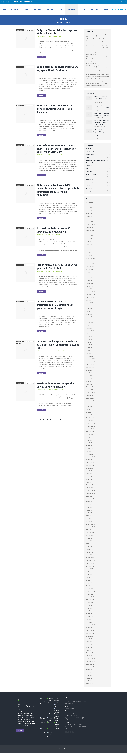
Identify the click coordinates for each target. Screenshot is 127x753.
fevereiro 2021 (90, 387)
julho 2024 (89, 272)
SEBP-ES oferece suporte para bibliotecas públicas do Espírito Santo (57, 266)
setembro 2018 (90, 465)
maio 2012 (89, 678)
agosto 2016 (89, 535)
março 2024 (89, 283)
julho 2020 (89, 404)
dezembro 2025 (90, 224)
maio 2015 (89, 577)
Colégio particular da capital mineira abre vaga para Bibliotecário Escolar (57, 68)
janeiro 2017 (89, 521)
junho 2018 (89, 474)
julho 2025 (89, 238)
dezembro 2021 (90, 359)
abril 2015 (89, 580)
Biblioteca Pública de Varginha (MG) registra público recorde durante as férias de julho (100, 133)
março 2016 (89, 549)
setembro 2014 (90, 599)
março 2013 (89, 650)
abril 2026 (89, 213)
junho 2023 (89, 308)
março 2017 (89, 516)
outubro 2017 (90, 496)
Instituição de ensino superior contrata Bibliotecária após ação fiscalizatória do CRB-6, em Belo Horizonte (56, 148)
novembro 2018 (90, 460)
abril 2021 (89, 381)
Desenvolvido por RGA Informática (63, 748)
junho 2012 (89, 675)
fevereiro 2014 (90, 619)
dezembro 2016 (90, 524)
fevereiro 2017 (90, 518)
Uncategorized (20, 66)
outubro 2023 (90, 297)
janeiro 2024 (89, 289)
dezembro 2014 (90, 591)
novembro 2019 (90, 426)
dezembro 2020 (90, 392)
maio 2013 (89, 644)
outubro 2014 (90, 597)
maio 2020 (89, 409)
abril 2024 (89, 280)
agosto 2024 (89, 269)
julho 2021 (89, 373)
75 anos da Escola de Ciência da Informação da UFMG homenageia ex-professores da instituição (55, 305)
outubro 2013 (90, 630)
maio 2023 (89, 311)
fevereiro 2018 (90, 485)
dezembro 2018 (90, 457)
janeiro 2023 (89, 322)
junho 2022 (89, 342)
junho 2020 (89, 406)
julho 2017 (89, 504)
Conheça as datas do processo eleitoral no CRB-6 (101, 107)
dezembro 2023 (90, 292)
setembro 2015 (90, 566)
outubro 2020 (90, 398)
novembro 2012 (90, 661)
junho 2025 (89, 241)
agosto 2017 (89, 502)
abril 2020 (89, 412)
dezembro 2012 (90, 658)
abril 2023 (89, 314)
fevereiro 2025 (90, 252)
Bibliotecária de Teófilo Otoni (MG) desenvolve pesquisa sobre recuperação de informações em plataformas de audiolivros (58, 190)
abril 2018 (89, 479)
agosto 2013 (89, 636)
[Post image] (89, 98)
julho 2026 (89, 205)
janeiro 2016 (89, 555)
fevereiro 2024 (90, 286)
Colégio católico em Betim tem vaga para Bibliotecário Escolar (57, 32)
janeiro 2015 (89, 588)
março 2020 (89, 415)
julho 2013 (89, 639)
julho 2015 (89, 572)
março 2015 (89, 583)
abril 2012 (89, 681)
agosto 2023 (89, 303)
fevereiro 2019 (90, 451)
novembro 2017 (90, 493)
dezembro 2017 (90, 490)
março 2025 (89, 250)
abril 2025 (89, 247)
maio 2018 (89, 476)
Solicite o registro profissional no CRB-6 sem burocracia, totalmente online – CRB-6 (97, 48)
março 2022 (89, 350)
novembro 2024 (90, 261)
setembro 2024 (90, 266)
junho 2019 (89, 440)
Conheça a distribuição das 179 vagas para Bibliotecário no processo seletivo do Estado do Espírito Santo (97, 76)
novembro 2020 (90, 395)
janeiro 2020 (89, 420)
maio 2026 (89, 210)
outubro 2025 (90, 230)
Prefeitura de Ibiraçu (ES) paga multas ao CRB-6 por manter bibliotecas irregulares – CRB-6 (97, 37)
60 (50, 419)
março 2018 (89, 482)
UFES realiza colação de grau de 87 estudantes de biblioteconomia (53, 230)
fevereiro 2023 (90, 320)
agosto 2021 (89, 370)
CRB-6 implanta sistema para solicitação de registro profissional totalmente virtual (95, 52)
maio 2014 (89, 611)
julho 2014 (89, 605)
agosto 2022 (89, 336)
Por (48, 36)
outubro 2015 (90, 563)
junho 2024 (89, 275)
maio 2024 (89, 278)
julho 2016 (89, 538)
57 (40, 419)
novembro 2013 (90, 627)
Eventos (19, 343)
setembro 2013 (90, 633)
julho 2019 (89, 437)
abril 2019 (89, 446)
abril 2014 (89, 613)
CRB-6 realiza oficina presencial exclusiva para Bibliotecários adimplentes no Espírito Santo (58, 344)
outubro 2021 (90, 364)
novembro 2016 (90, 527)
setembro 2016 (90, 532)
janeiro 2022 (89, 356)
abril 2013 (89, 647)
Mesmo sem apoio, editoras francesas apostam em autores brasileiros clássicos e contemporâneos (97, 83)
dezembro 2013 (90, 625)
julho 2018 (89, 471)
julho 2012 (89, 672)
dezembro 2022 (90, 325)
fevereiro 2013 (90, 653)
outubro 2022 (90, 331)
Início (58, 22)
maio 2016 (89, 544)
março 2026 (89, 216)
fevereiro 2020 (90, 418)
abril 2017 (89, 513)
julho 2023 (89, 306)
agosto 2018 (89, 468)
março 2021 (89, 384)
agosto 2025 (89, 236)
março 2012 (89, 683)
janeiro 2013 (89, 655)
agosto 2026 (89, 202)
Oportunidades (20, 30)
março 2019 (89, 448)
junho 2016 (89, 541)
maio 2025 (89, 244)
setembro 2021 (90, 367)
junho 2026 (89, 208)
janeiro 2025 (89, 255)
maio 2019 (89, 443)
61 (53, 419)
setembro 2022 (90, 334)
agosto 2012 (89, 669)
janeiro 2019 (89, 454)
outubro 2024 (90, 264)
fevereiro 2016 (90, 552)
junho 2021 (89, 376)
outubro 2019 (90, 429)
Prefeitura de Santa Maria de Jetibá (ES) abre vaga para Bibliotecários (56, 385)
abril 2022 (89, 348)
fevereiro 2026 (90, 219)
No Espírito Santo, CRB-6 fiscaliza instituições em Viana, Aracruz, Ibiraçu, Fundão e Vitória (97, 41)
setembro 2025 (90, 233)
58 (43, 419)
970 (60, 419)
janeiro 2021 (89, 390)
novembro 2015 (90, 560)
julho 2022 (89, 339)
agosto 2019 (89, 434)
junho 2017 (89, 507)
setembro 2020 (90, 401)
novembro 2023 (90, 294)
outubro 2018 (90, 462)
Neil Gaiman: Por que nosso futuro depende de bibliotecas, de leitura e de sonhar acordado (97, 61)
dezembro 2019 (90, 423)
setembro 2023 (90, 300)
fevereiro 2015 (90, 586)
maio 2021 (89, 378)
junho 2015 (89, 574)
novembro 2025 (90, 227)
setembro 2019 (90, 432)
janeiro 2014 (89, 622)
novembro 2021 (90, 362)
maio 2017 (89, 510)
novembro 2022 (90, 328)
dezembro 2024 (90, 258)
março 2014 (89, 616)
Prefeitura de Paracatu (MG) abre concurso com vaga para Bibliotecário (101, 122)
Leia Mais (41, 56)
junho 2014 (89, 608)
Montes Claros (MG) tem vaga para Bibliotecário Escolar (100, 98)
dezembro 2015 (90, 558)
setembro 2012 (90, 667)
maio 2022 (89, 345)
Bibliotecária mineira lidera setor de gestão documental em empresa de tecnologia (54, 109)
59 (47, 419)
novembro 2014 (90, 594)
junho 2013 (89, 641)
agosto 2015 (89, 569)
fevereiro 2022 (90, 353)
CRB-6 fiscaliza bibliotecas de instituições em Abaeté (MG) (101, 114)
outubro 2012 (90, 664)
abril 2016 (89, 546)
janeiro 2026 (89, 222)
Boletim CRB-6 (20, 105)
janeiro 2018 (89, 488)
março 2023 (89, 317)
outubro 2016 (90, 530)
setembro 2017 (90, 499)
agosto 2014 (89, 602)
